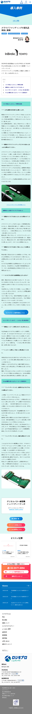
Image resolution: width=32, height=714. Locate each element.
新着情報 (4, 635)
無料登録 (21, 3)
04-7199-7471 (7, 682)
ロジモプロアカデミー (8, 626)
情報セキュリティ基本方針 (8, 693)
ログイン (26, 3)
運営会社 (4, 697)
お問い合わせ (5, 641)
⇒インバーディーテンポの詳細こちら (16, 204)
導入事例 (4, 620)
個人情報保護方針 (6, 691)
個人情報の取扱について (8, 695)
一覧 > (29, 585)
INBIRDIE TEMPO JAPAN (16, 509)
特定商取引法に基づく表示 (8, 687)
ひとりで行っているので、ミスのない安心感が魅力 (17, 90)
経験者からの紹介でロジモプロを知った (14, 87)
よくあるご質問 (6, 629)
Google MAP (14, 673)
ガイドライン (5, 689)
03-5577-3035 (7, 675)
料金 (3, 617)
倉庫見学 (4, 632)
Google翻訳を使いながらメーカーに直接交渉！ (16, 92)
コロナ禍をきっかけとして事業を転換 (14, 84)
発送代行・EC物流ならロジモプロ (16, 707)
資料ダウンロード (7, 644)
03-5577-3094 (17, 568)
